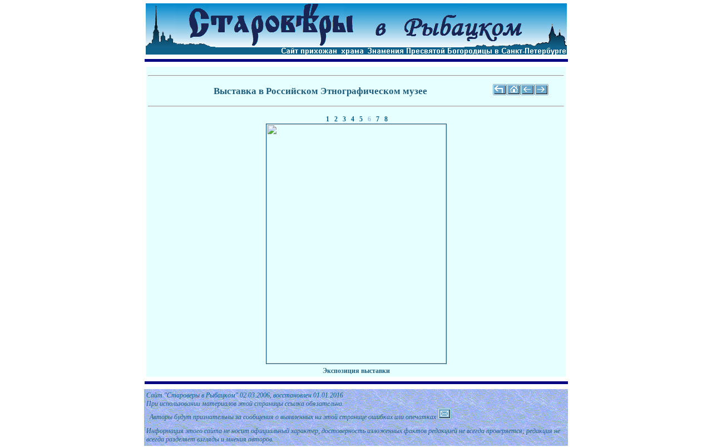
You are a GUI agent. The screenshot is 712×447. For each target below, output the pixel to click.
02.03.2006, (285, 395)
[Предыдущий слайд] (528, 93)
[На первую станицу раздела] (500, 93)
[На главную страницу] (514, 93)
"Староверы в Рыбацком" (201, 395)
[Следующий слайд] (541, 93)
